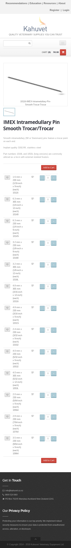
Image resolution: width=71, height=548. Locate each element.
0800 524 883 (11, 495)
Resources (50, 3)
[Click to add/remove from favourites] (7, 177)
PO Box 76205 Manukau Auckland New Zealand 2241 (29, 499)
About (61, 3)
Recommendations (16, 3)
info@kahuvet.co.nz (14, 490)
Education (35, 3)
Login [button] (66, 10)
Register (54, 10)
